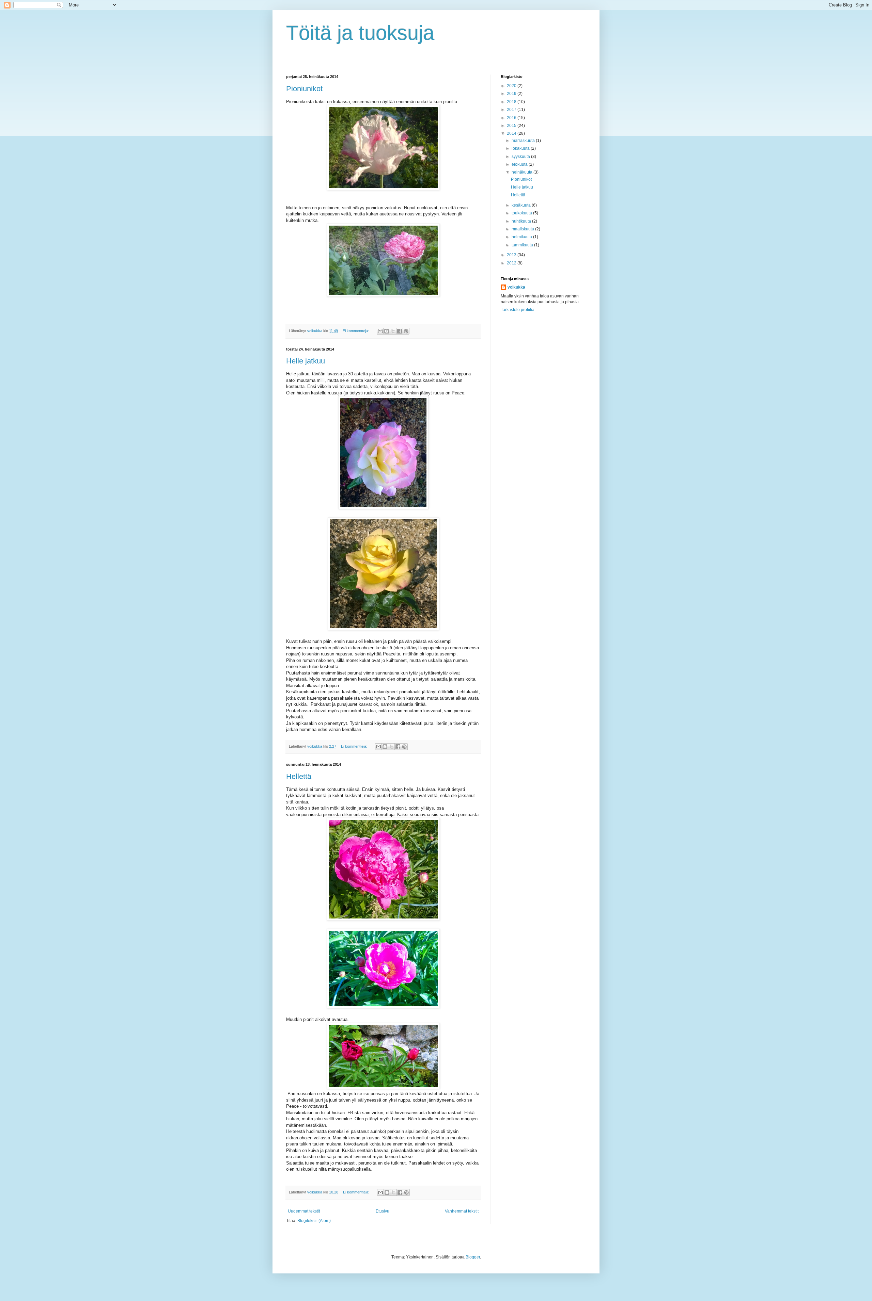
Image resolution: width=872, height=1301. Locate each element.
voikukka (516, 287)
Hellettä (298, 776)
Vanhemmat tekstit (462, 1211)
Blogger (473, 1257)
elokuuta (520, 164)
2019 (512, 93)
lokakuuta (521, 148)
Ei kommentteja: (356, 331)
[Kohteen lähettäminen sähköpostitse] (380, 331)
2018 (512, 101)
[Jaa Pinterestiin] (406, 331)
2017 (512, 109)
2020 (512, 85)
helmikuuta (522, 236)
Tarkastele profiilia (517, 309)
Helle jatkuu (305, 361)
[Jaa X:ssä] (393, 331)
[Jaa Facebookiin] (399, 331)
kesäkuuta (522, 205)
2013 (512, 255)
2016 (512, 117)
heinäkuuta (522, 172)
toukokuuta (522, 213)
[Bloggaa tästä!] (386, 331)
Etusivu (382, 1211)
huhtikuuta (522, 221)
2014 (512, 133)
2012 (512, 263)
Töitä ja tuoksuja (360, 32)
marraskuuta (524, 140)
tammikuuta (523, 245)
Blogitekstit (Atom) (314, 1220)
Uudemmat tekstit (304, 1211)
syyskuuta (521, 156)
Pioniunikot (304, 88)
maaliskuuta (523, 229)
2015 (512, 125)
